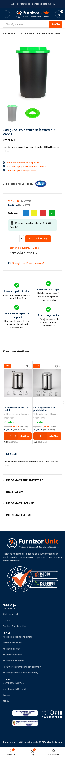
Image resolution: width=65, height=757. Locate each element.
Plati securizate (11, 614)
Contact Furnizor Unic (15, 626)
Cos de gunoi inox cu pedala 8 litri (44, 409)
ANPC (6, 700)
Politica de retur (11, 648)
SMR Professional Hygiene (16, 414)
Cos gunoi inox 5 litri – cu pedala (16, 409)
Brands (7, 695)
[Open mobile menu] (6, 14)
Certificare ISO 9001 (14, 682)
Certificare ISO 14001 (14, 688)
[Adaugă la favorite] (27, 366)
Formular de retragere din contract (22, 666)
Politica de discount (13, 660)
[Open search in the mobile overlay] (32, 24)
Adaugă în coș (38, 238)
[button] (6, 72)
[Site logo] (32, 13)
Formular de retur (12, 654)
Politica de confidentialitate (17, 636)
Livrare (6, 620)
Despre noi (9, 608)
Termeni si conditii (12, 642)
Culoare (13, 212)
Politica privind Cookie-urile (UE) (20, 672)
